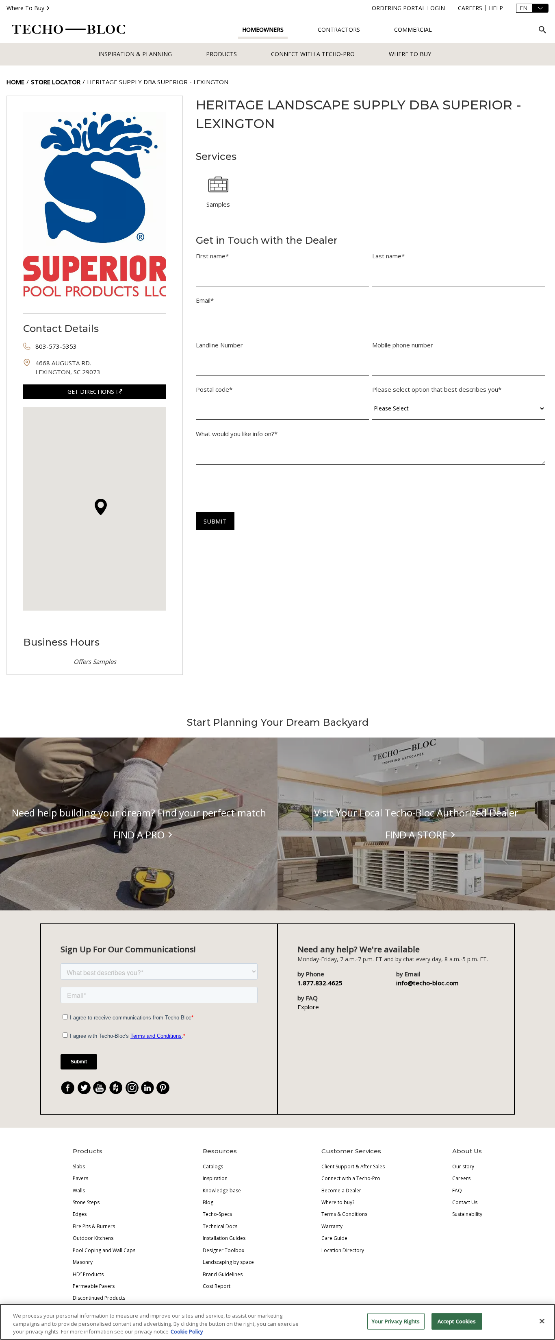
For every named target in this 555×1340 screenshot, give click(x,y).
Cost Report (216, 1286)
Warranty (332, 1226)
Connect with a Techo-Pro (313, 54)
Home (15, 82)
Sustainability (467, 1214)
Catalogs (213, 1166)
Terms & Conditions (344, 1214)
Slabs (79, 1166)
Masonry (83, 1262)
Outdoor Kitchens (93, 1238)
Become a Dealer (341, 1190)
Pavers (80, 1178)
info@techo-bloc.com (427, 983)
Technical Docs (220, 1226)
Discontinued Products (99, 1297)
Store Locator (55, 82)
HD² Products (88, 1274)
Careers (461, 1178)
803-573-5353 (56, 346)
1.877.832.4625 (320, 983)
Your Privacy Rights (396, 1321)
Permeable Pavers (94, 1286)
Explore (308, 1007)
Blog (208, 1202)
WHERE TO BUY (410, 54)
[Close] (542, 1321)
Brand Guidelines (223, 1274)
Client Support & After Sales (353, 1166)
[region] (277, 1322)
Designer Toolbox (223, 1250)
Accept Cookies (457, 1321)
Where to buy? (337, 1202)
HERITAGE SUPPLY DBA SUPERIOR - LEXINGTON (157, 82)
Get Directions (90, 391)
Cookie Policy (187, 1331)
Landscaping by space (228, 1262)
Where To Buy (25, 8)
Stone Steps (86, 1202)
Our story (463, 1166)
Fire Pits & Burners (94, 1226)
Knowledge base (222, 1190)
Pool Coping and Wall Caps (104, 1250)
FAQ (457, 1190)
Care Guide (334, 1238)
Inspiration (215, 1178)
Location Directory (342, 1250)
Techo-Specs (217, 1214)
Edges (80, 1214)
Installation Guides (224, 1238)
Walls (79, 1190)
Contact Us (464, 1202)
